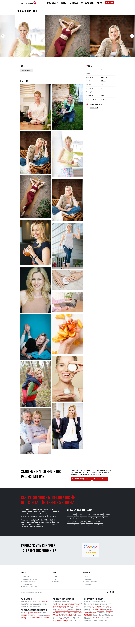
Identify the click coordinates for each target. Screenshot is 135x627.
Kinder (55, 608)
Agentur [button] (55, 3)
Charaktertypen (69, 615)
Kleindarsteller (63, 606)
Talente (61, 608)
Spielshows (93, 608)
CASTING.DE (96, 617)
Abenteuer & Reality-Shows (106, 608)
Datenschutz (88, 579)
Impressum (88, 584)
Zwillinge (78, 611)
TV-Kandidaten (73, 603)
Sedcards (98, 619)
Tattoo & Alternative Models (70, 612)
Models (79, 603)
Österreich (31, 614)
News (81, 3)
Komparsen (70, 606)
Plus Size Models (59, 611)
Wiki (55, 576)
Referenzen (73, 3)
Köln (48, 615)
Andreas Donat (38, 601)
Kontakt (99, 3)
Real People (26, 576)
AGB (86, 576)
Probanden (87, 615)
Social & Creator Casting (30, 579)
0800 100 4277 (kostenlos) (82, 479)
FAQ (55, 579)
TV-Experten (71, 604)
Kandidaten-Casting (102, 606)
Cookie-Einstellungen (91, 581)
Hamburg (47, 617)
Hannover (41, 617)
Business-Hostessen (66, 619)
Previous (3, 36)
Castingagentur (27, 612)
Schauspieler (56, 604)
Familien (76, 606)
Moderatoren (64, 604)
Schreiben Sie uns (101, 479)
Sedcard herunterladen (96, 104)
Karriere (56, 581)
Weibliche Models (26, 70)
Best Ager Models (57, 612)
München (27, 619)
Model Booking (27, 584)
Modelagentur (35, 612)
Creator (77, 604)
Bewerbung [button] (89, 3)
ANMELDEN (110, 3)
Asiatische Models (66, 614)
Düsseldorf (24, 617)
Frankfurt (29, 617)
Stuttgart (35, 617)
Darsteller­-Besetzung (29, 581)
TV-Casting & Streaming (30, 586)
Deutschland (24, 614)
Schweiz (25, 615)
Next (132, 36)
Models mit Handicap (70, 611)
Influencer (55, 606)
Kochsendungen (98, 609)
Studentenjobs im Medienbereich (62, 620)
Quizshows (87, 608)
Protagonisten (100, 611)
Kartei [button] (64, 3)
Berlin (22, 619)
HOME (49, 3)
